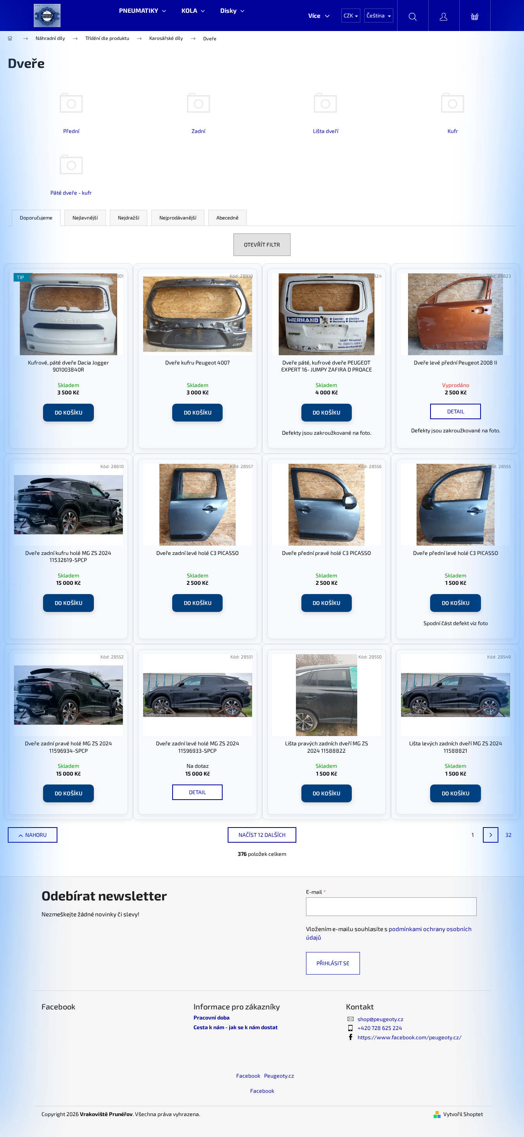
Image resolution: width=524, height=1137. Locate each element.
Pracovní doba (212, 1017)
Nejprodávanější (177, 217)
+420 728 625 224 (380, 1028)
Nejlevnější (85, 217)
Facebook (248, 1075)
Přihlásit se (332, 963)
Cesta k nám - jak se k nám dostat (236, 1027)
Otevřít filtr (262, 244)
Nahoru (36, 834)
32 (508, 834)
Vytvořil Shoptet (463, 1114)
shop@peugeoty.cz (380, 1019)
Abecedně (227, 217)
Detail (455, 411)
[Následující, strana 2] (490, 835)
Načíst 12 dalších (262, 834)
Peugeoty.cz (279, 1075)
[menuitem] (142, 10)
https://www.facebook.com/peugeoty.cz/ (410, 1037)
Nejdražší (128, 217)
